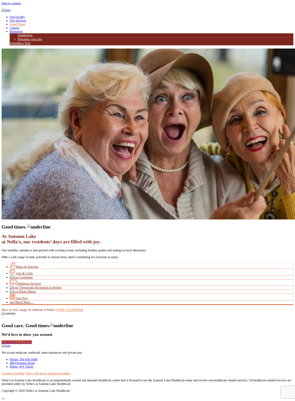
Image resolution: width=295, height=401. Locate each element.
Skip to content (11, 3)
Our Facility (17, 17)
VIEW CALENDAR (69, 310)
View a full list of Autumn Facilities (47, 373)
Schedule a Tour (20, 43)
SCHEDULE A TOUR (17, 342)
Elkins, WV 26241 (22, 366)
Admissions (25, 35)
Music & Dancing (26, 266)
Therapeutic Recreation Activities (39, 287)
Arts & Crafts (24, 273)
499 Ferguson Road (22, 363)
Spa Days (21, 298)
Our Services (18, 20)
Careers (14, 27)
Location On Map (13, 373)
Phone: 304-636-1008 (23, 359)
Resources (16, 31)
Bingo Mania (27, 291)
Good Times (17, 24)
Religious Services (29, 283)
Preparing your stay (30, 39)
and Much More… (22, 302)
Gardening (25, 277)
